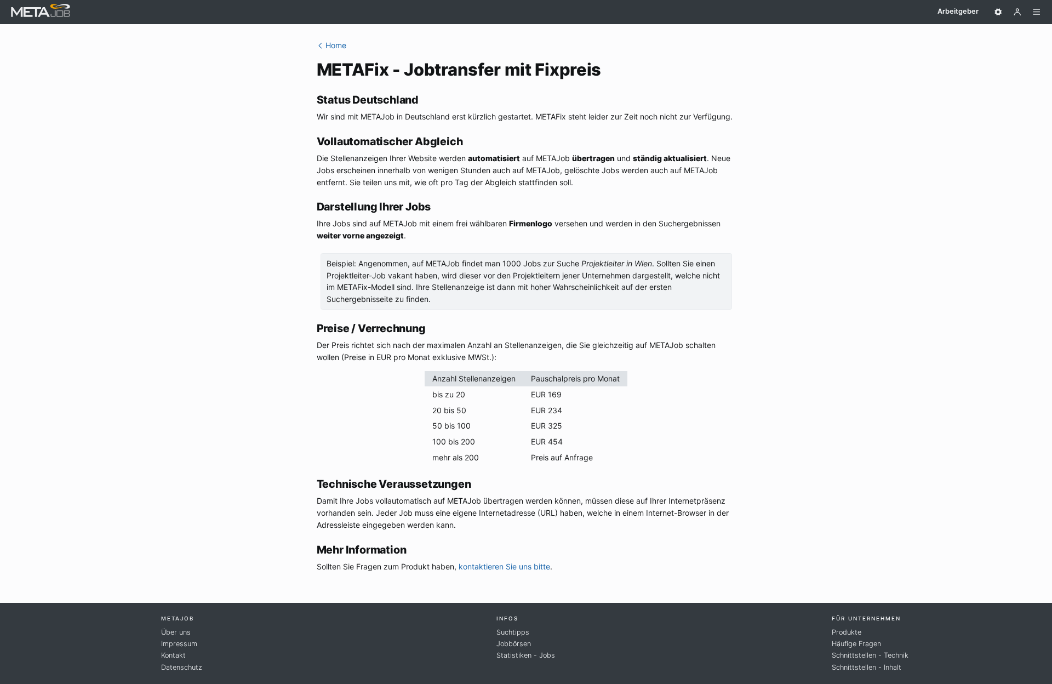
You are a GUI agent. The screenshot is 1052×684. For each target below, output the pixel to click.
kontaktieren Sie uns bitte (504, 566)
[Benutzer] (1017, 12)
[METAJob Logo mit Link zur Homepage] (40, 12)
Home (334, 45)
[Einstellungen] (998, 12)
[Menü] (1036, 12)
